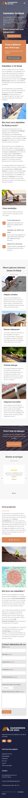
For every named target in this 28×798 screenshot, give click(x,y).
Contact (4, 763)
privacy (4, 793)
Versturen (6, 712)
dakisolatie (20, 336)
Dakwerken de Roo (7, 754)
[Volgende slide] (26, 478)
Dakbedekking (5, 756)
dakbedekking (7, 153)
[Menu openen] (24, 3)
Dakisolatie (5, 758)
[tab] (12, 493)
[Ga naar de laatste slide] (2, 478)
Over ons (4, 761)
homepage (20, 792)
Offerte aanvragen (7, 765)
